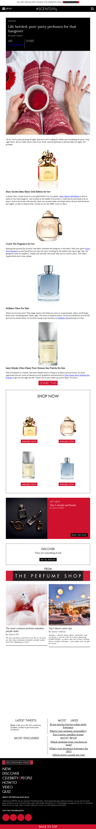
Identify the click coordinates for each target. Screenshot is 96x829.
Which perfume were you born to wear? (68, 743)
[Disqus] (48, 682)
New (6, 769)
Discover (10, 773)
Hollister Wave (64, 318)
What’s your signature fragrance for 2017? (68, 750)
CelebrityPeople (17, 778)
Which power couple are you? (68, 754)
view (22, 45)
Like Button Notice (14, 45)
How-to (9, 782)
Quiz (6, 791)
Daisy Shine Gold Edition (69, 196)
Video (7, 787)
